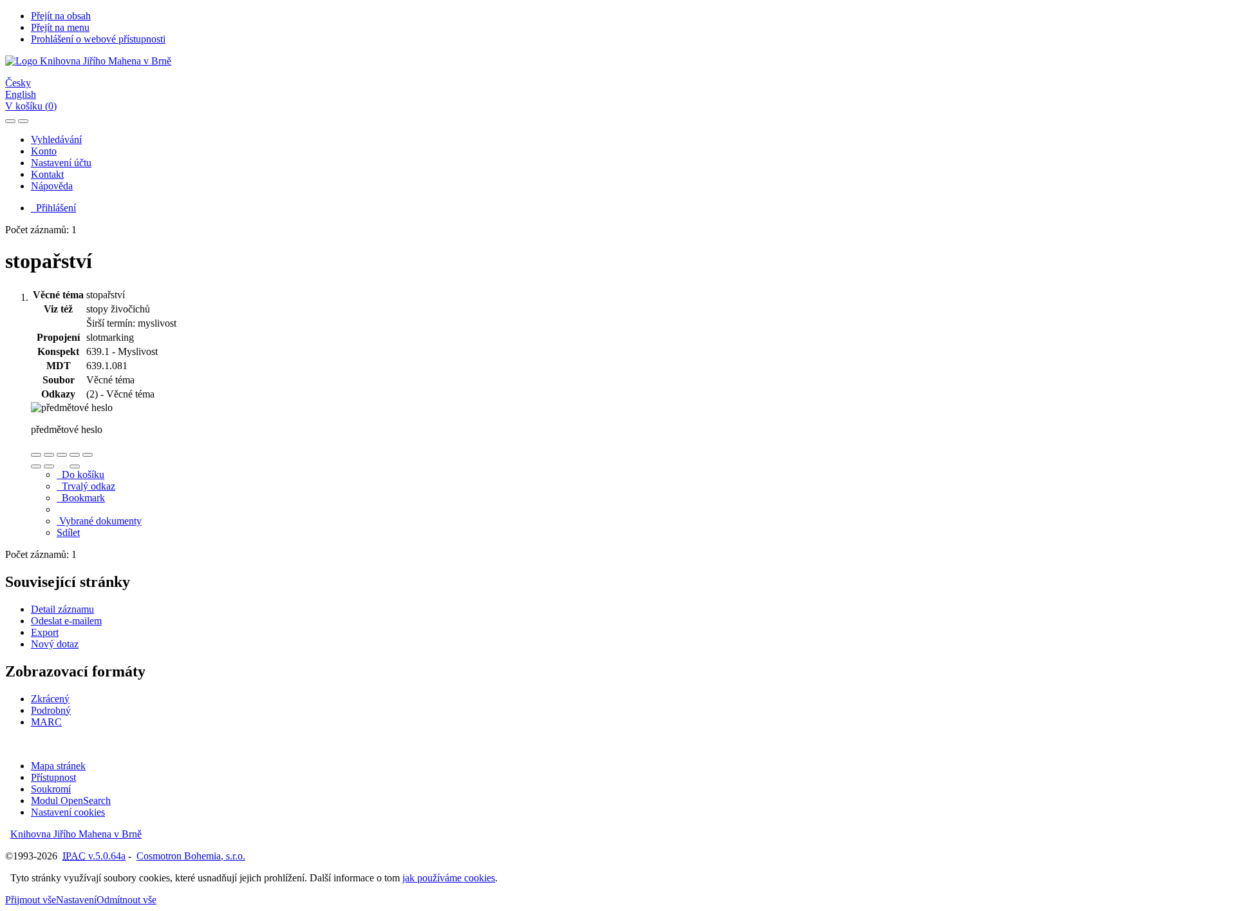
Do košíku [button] (80, 474)
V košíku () (31, 106)
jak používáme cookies (448, 877)
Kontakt (47, 174)
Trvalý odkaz (86, 486)
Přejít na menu (60, 27)
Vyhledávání (56, 139)
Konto (44, 151)
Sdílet (68, 532)
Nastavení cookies (68, 812)
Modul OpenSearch (71, 800)
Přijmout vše (30, 899)
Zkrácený (50, 698)
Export (45, 632)
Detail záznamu (62, 609)
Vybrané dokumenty (99, 520)
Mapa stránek (58, 765)
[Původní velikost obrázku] (62, 455)
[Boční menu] (10, 121)
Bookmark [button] (81, 497)
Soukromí (51, 788)
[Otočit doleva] (36, 466)
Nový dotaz (55, 643)
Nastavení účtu (61, 162)
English (20, 94)
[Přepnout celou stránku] (75, 455)
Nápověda (52, 185)
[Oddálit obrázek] (49, 455)
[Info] (87, 455)
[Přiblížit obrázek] (36, 455)
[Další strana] (75, 466)
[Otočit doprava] (49, 466)
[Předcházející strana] (62, 466)
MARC (46, 721)
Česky (18, 82)
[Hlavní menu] (23, 121)
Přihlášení (53, 207)
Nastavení (76, 899)
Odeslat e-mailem (66, 620)
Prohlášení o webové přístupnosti (98, 39)
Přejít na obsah (61, 15)
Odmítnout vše (126, 899)
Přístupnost (53, 777)
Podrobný (51, 710)
